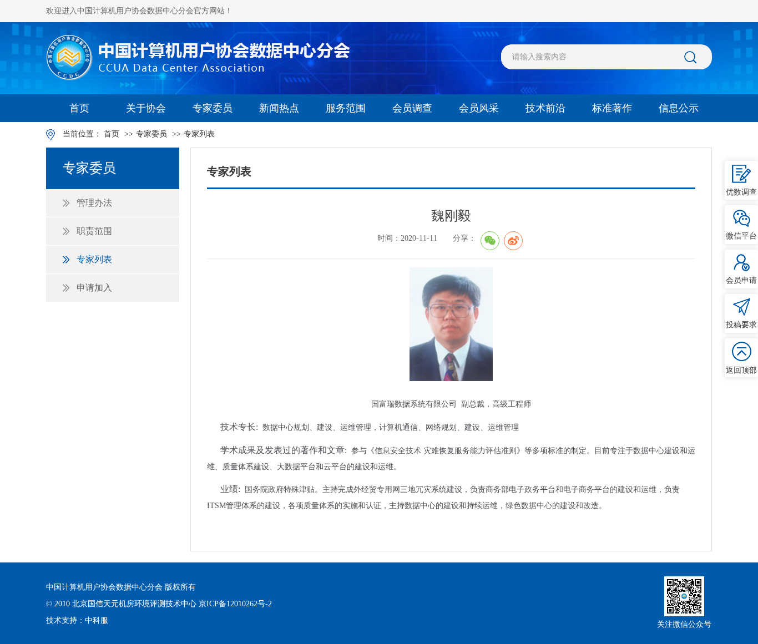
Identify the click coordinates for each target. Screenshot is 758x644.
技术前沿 (545, 108)
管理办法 (94, 202)
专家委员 (213, 108)
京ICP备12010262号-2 (235, 604)
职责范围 (94, 231)
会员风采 (479, 108)
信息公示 (679, 108)
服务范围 (346, 108)
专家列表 (199, 134)
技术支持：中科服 (77, 620)
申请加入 (94, 287)
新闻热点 (279, 108)
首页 (79, 108)
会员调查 (412, 108)
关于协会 (146, 108)
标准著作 (612, 108)
